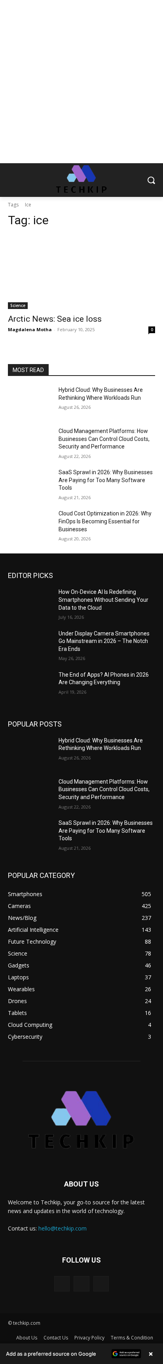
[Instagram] (81, 1284)
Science (17, 305)
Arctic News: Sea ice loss (55, 319)
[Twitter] (101, 1284)
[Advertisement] (81, 81)
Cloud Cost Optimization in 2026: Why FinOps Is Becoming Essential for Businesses (105, 521)
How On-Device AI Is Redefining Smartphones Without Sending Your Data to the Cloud (103, 599)
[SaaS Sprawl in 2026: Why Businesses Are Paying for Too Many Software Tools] (30, 484)
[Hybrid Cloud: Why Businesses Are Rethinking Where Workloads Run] (30, 401)
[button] (81, 1353)
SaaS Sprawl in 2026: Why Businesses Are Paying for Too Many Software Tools (106, 480)
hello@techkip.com (62, 1228)
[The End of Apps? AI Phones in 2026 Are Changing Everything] (30, 686)
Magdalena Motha (30, 329)
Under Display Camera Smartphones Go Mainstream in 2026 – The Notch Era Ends (104, 641)
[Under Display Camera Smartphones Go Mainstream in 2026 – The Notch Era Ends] (30, 645)
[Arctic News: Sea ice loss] (81, 272)
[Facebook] (62, 1284)
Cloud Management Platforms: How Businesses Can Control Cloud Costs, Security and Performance (104, 439)
